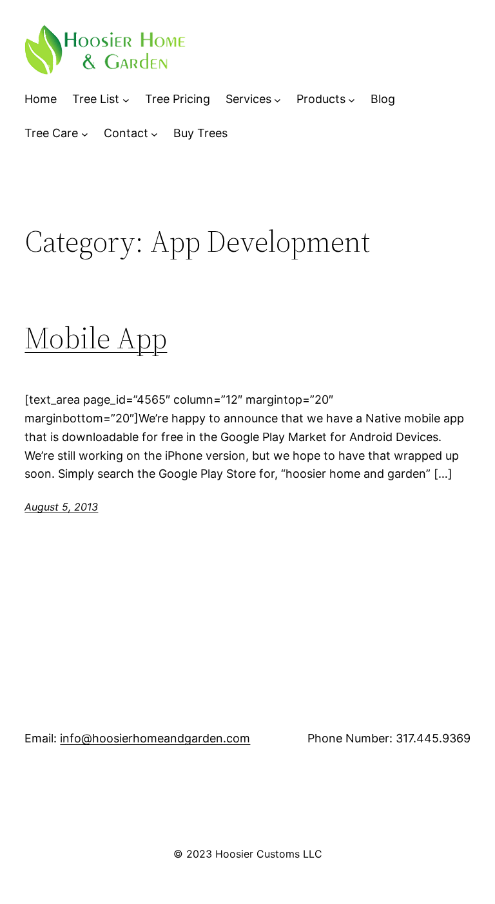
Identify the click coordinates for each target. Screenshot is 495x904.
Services (248, 99)
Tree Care (51, 133)
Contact (126, 133)
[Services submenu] (277, 99)
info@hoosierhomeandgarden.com (155, 738)
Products (320, 99)
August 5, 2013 (61, 506)
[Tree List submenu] (126, 99)
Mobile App (95, 338)
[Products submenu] (351, 99)
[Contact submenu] (154, 133)
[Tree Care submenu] (84, 133)
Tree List (95, 99)
